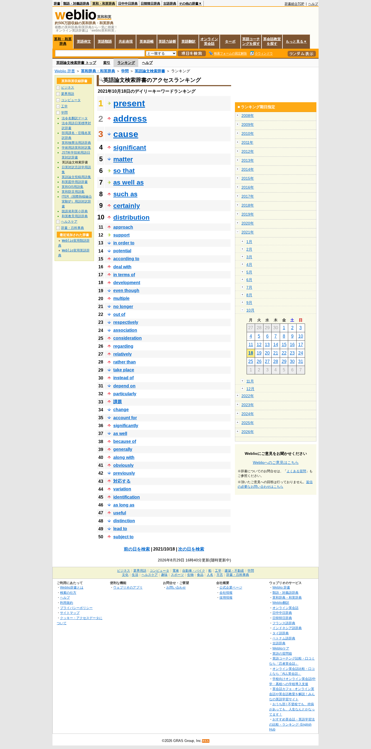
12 (259, 344)
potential (122, 250)
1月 (249, 242)
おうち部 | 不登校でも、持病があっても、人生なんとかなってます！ (292, 709)
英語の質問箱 (282, 653)
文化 (125, 574)
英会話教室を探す (272, 41)
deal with (122, 267)
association (125, 330)
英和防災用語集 (73, 192)
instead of (123, 377)
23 (292, 353)
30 (292, 361)
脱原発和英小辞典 (75, 211)
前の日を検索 (137, 549)
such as (125, 194)
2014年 (247, 169)
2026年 (247, 432)
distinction (124, 520)
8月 (249, 295)
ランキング (126, 63)
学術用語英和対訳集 (76, 148)
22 (284, 353)
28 (275, 361)
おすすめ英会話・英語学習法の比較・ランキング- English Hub (292, 724)
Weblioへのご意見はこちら (276, 462)
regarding (123, 346)
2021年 (247, 232)
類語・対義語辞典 (76, 3)
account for (125, 417)
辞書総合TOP (294, 4)
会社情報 (225, 592)
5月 (249, 272)
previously (124, 473)
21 (275, 353)
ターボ (230, 41)
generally (122, 449)
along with (123, 457)
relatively (122, 354)
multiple (121, 298)
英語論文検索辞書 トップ (76, 63)
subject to (123, 536)
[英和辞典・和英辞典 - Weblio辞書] (75, 18)
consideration (127, 338)
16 (292, 344)
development (126, 282)
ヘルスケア (69, 221)
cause (125, 134)
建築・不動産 (234, 570)
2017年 (247, 196)
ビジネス (67, 87)
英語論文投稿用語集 (76, 177)
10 (300, 336)
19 (259, 353)
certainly (126, 205)
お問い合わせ (176, 587)
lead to (120, 528)
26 (259, 361)
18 (250, 353)
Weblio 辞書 (65, 71)
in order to (123, 243)
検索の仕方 (68, 592)
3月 (249, 257)
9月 (249, 302)
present (129, 103)
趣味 (164, 574)
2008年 (247, 115)
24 (300, 353)
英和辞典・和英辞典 (98, 71)
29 (284, 361)
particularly (124, 393)
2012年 (247, 151)
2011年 (247, 142)
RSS (206, 740)
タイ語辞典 (280, 633)
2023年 (247, 405)
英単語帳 (147, 41)
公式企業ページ (230, 587)
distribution (131, 217)
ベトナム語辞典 (283, 638)
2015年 (247, 178)
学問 (125, 71)
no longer (123, 306)
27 (267, 361)
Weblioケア (280, 648)
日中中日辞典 (128, 3)
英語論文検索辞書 (150, 71)
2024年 (247, 414)
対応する (122, 481)
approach (123, 227)
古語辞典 (169, 3)
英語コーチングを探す (251, 41)
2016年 (247, 187)
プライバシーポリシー (76, 608)
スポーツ (177, 574)
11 (251, 344)
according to (126, 258)
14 (275, 344)
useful (119, 513)
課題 (117, 401)
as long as (123, 505)
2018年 (247, 205)
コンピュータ (71, 100)
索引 (106, 63)
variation (122, 489)
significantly (125, 425)
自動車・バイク (193, 570)
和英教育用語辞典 (75, 216)
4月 (249, 264)
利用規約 (66, 602)
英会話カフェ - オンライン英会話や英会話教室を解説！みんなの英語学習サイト (292, 694)
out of (119, 314)
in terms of (124, 274)
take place (123, 370)
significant (129, 147)
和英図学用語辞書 (75, 182)
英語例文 (84, 41)
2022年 (247, 396)
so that (124, 170)
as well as (128, 182)
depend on (124, 386)
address (130, 118)
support (121, 235)
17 (300, 344)
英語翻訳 (188, 41)
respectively (125, 322)
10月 (250, 310)
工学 (64, 106)
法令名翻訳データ (75, 118)
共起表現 (126, 41)
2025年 (247, 423)
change (121, 409)
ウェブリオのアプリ (128, 587)
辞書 (57, 3)
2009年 (247, 124)
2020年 (247, 223)
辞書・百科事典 (72, 228)
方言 (219, 574)
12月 (250, 389)
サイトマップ (70, 612)
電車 (175, 570)
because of (124, 441)
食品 (200, 574)
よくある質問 (296, 471)
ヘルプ (313, 4)
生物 (190, 574)
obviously (123, 465)
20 (267, 353)
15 (284, 344)
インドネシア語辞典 (287, 628)
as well (120, 433)
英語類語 (105, 41)
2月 (249, 249)
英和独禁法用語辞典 (76, 143)
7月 (249, 287)
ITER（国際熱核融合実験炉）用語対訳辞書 (77, 201)
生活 (135, 574)
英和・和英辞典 (103, 3)
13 (267, 344)
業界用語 (67, 94)
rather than (124, 362)
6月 (249, 280)
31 (300, 361)
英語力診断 (167, 41)
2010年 (247, 133)
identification (126, 497)
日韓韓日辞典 (150, 3)
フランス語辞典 (283, 623)
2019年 (247, 214)
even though (126, 290)
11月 (250, 381)
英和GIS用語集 (72, 187)
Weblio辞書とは (71, 587)
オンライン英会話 (209, 41)
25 (250, 361)
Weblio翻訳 (280, 602)
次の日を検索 (191, 549)
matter (123, 159)
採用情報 (225, 597)
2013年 (247, 160)
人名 (210, 574)
